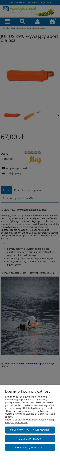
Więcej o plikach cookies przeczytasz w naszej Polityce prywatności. (29, 421)
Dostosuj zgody (30, 438)
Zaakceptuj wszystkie (30, 447)
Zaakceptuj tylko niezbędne (30, 430)
